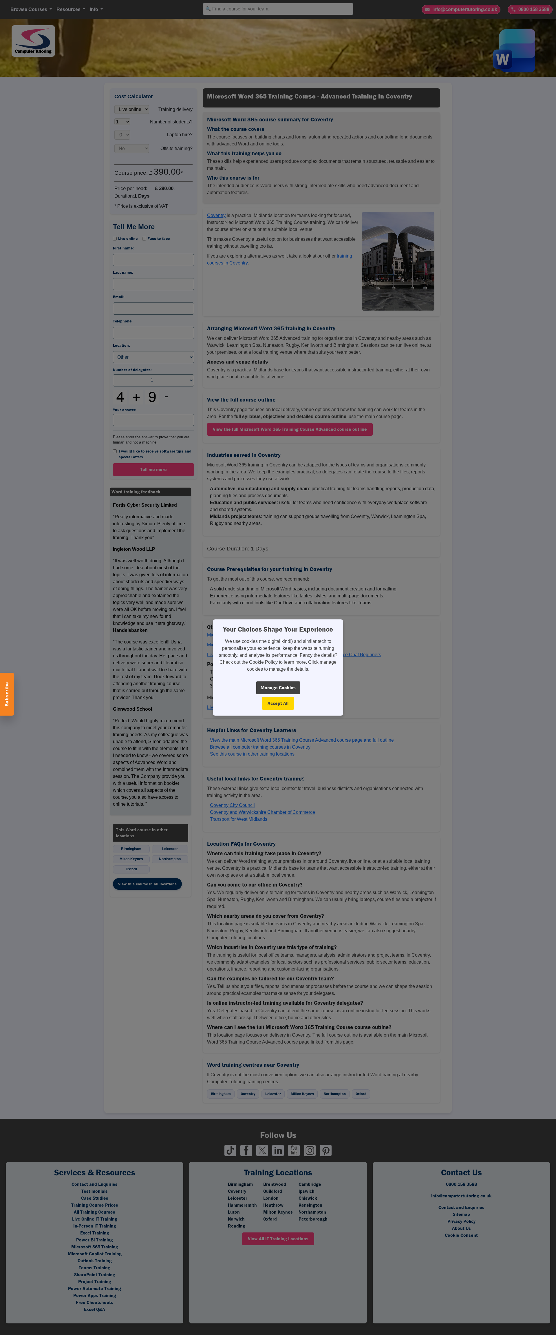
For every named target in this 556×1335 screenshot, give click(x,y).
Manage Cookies (278, 688)
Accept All (278, 703)
